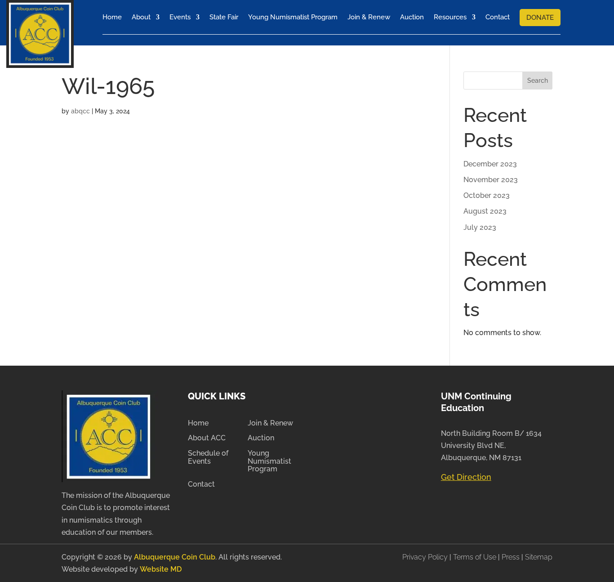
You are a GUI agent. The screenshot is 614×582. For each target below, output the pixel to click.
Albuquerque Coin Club (174, 557)
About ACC (207, 438)
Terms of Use (474, 557)
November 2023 (490, 179)
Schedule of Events (208, 457)
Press (511, 557)
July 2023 (479, 227)
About (141, 17)
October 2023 (486, 195)
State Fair (223, 17)
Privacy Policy (425, 557)
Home (112, 17)
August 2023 (485, 211)
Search (537, 80)
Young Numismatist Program (293, 17)
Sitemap (538, 557)
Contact (497, 17)
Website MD (161, 569)
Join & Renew (368, 17)
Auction (412, 17)
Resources (450, 17)
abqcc (80, 111)
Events (180, 17)
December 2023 (490, 164)
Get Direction (466, 477)
